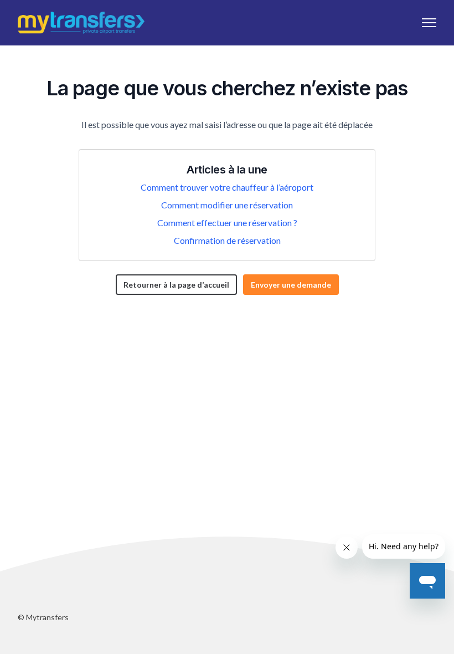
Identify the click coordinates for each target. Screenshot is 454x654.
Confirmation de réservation (227, 240)
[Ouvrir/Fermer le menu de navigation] (429, 22)
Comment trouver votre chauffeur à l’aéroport (227, 187)
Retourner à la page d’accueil (176, 284)
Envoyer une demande (291, 284)
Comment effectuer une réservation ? (227, 222)
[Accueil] (81, 23)
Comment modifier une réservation (227, 205)
